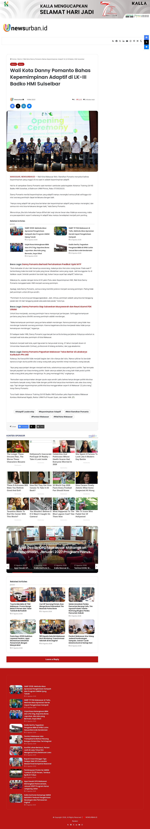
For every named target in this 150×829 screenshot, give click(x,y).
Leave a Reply (52, 659)
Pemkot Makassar (41, 416)
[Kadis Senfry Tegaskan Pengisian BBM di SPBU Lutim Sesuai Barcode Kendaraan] (60, 247)
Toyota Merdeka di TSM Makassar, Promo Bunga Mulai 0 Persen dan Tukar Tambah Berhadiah (21, 607)
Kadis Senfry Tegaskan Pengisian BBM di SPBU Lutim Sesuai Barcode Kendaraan (81, 247)
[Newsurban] (25, 28)
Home (13, 59)
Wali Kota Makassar (64, 416)
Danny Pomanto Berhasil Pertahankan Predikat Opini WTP (51, 264)
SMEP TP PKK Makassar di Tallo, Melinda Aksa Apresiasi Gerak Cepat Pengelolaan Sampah (37, 702)
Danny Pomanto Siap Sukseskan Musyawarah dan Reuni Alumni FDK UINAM (51, 308)
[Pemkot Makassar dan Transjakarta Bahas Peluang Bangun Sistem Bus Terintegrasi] (15, 739)
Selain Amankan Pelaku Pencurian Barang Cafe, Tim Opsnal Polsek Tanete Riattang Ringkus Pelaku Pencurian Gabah (81, 608)
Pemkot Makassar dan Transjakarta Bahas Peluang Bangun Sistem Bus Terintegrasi (37, 738)
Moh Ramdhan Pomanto (78, 411)
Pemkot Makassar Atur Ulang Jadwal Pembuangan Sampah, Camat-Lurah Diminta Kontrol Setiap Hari (81, 639)
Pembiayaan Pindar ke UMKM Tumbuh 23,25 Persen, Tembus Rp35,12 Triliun (37, 772)
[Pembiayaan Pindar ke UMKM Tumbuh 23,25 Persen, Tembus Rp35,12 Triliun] (15, 773)
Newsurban (18, 99)
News (21, 64)
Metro (20, 59)
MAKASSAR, (15, 177)
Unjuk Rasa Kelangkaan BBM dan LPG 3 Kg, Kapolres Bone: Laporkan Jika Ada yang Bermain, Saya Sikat (36, 715)
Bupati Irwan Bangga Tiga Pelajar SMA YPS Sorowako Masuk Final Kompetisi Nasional (37, 761)
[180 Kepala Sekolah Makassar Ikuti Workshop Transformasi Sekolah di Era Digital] (52, 626)
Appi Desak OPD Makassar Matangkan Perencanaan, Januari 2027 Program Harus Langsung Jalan (36, 785)
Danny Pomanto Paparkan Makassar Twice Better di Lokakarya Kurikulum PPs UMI (48, 353)
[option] (65, 549)
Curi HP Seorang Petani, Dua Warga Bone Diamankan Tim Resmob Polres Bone (51, 606)
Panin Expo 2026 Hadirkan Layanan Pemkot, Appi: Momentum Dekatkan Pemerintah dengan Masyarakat (21, 640)
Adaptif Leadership (25, 411)
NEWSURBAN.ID (28, 177)
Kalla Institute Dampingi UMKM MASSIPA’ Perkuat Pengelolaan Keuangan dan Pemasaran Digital (65, 552)
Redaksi (75, 821)
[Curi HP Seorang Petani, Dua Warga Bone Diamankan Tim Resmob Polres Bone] (52, 594)
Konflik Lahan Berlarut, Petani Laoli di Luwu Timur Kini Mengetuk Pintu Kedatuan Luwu (37, 750)
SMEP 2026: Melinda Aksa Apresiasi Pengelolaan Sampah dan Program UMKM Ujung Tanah (37, 690)
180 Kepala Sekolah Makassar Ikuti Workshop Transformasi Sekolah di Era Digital (52, 638)
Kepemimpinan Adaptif (50, 411)
